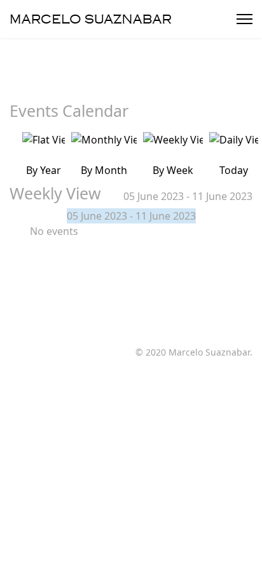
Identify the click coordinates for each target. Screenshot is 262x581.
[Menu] (244, 19)
